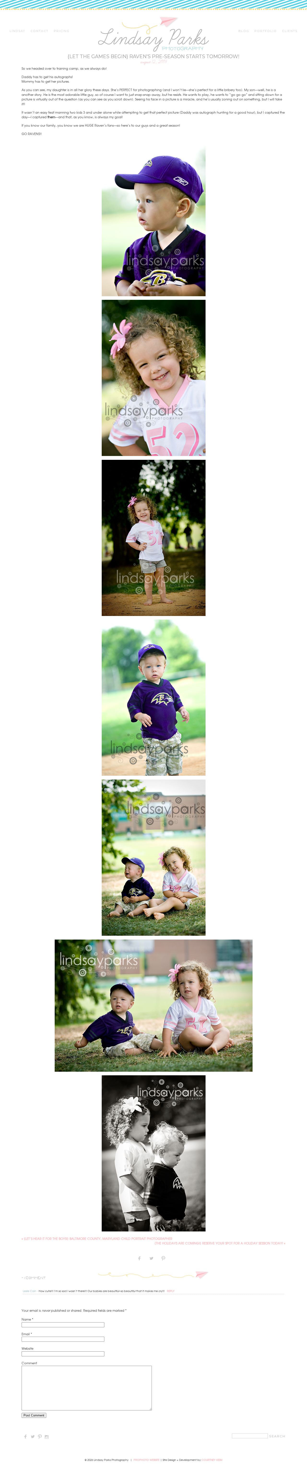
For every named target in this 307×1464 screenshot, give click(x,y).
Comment (29, 1363)
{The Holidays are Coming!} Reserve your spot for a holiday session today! (220, 1243)
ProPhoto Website (146, 1460)
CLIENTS (289, 31)
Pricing (62, 31)
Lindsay (17, 31)
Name (26, 1319)
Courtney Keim (211, 1460)
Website (27, 1348)
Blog (243, 31)
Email (26, 1334)
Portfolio (265, 31)
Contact (39, 31)
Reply (171, 1291)
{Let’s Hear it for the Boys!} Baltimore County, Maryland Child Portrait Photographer (97, 1238)
